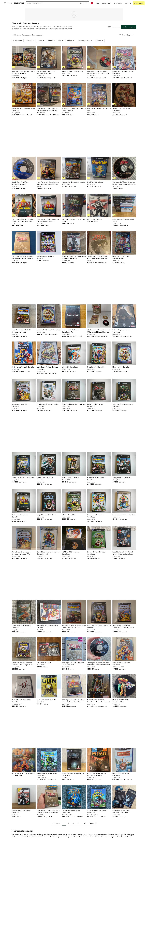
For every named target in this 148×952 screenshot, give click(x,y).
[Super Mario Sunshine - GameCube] (124, 501)
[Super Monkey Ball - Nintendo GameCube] (99, 797)
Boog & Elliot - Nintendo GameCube (120, 774)
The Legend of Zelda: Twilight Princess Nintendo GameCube (97, 257)
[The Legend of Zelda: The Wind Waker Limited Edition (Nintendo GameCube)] (24, 243)
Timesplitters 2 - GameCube (121, 478)
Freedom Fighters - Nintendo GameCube (21, 811)
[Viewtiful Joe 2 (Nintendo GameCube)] (124, 95)
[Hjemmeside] (19, 3)
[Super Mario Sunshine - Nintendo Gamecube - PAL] (49, 538)
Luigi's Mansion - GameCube (46, 515)
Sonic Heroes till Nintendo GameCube (121, 664)
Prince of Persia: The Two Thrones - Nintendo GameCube (74, 257)
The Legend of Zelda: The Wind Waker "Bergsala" (73, 664)
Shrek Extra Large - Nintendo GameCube (47, 774)
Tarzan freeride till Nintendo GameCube (21, 626)
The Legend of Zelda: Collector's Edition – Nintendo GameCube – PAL (23, 220)
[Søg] (81, 3)
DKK (97, 3)
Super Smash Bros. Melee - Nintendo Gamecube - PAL (21, 553)
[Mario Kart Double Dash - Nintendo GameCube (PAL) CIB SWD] (74, 612)
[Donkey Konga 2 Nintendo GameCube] (99, 538)
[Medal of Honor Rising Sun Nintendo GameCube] (49, 58)
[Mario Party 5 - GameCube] (124, 353)
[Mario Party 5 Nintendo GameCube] (49, 316)
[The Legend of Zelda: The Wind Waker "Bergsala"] (74, 649)
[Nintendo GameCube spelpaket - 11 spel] (124, 205)
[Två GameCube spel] (49, 649)
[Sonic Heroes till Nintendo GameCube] (124, 649)
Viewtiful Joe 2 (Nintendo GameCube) (121, 109)
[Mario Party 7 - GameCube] (99, 353)
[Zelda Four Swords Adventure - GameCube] (124, 390)
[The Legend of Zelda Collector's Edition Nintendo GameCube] (74, 686)
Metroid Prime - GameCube (71, 478)
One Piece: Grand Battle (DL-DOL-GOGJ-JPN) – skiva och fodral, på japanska (98, 72)
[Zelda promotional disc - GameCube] (24, 501)
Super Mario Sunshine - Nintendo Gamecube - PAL (48, 553)
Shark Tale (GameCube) (95, 182)
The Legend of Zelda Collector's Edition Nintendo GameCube (73, 701)
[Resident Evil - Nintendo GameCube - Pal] (74, 316)
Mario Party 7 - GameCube (96, 367)
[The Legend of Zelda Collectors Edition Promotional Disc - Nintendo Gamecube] (49, 205)
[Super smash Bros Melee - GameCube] (24, 390)
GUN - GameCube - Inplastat (46, 700)
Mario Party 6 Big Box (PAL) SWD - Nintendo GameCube (23, 72)
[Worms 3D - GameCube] (74, 353)
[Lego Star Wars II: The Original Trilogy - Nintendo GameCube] (124, 538)
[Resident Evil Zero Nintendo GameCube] (24, 686)
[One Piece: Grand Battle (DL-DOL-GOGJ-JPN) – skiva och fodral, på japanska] (99, 58)
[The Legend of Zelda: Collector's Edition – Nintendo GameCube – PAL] (24, 205)
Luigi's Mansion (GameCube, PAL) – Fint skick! (99, 626)
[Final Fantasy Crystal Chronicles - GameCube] (49, 390)
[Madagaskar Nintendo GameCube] (74, 168)
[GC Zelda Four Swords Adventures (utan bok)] (74, 205)
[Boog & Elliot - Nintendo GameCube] (124, 760)
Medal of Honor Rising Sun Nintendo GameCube (46, 72)
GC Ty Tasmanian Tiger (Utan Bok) (23, 773)
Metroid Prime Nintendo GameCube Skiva (120, 701)
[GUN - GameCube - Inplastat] (49, 686)
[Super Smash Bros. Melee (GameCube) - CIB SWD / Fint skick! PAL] (124, 612)
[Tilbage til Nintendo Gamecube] (12, 35)
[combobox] (54, 3)
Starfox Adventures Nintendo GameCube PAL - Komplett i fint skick (22, 664)
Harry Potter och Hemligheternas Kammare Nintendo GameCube (48, 183)
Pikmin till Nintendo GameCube (72, 71)
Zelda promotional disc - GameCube (20, 516)
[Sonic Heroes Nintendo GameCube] (24, 353)
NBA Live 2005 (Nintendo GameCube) (70, 553)
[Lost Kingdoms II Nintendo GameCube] (74, 797)
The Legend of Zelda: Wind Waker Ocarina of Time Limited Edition (48, 811)
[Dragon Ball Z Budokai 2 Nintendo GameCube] (124, 58)
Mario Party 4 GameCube (45, 256)
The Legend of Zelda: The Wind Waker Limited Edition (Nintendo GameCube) (22, 257)
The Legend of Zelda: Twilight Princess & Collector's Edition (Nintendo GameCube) (47, 110)
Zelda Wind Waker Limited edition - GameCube (74, 405)
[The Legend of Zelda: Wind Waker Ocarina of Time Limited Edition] (49, 797)
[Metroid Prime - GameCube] (74, 464)
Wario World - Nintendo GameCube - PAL (99, 109)
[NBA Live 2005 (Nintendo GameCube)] (74, 538)
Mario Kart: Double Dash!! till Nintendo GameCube (21, 331)
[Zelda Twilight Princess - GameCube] (99, 390)
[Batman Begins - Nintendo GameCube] (124, 316)
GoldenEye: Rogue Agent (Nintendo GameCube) (121, 811)
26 (85, 823)
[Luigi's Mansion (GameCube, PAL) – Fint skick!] (99, 612)
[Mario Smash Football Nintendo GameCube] (49, 353)
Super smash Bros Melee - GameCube (20, 405)
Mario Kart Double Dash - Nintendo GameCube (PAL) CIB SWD (74, 626)
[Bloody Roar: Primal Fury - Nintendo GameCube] (24, 168)
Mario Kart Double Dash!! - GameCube (96, 479)
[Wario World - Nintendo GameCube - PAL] (99, 95)
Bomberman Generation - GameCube (95, 516)
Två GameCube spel (44, 662)
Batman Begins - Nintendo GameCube (121, 331)
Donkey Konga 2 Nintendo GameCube (96, 553)
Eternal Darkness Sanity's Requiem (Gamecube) (73, 774)
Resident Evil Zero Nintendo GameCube (21, 701)
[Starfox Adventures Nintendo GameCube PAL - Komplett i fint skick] (24, 649)
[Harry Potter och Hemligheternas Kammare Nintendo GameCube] (49, 168)
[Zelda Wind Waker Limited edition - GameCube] (74, 390)
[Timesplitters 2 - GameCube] (124, 464)
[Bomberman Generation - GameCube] (99, 501)
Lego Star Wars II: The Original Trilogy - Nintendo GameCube (122, 553)
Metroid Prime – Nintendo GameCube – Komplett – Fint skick (98, 701)
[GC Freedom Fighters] (99, 205)
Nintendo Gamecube (22, 35)
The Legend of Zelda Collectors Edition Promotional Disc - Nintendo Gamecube (48, 220)
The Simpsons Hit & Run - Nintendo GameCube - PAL (74, 109)
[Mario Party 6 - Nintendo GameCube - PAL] (124, 243)
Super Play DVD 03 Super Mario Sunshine (47, 626)
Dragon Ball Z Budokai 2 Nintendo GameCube (123, 72)
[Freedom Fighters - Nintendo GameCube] (24, 797)
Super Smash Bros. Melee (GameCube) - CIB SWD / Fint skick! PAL (124, 627)
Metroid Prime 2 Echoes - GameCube (45, 479)
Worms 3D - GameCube (70, 367)
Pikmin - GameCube (68, 515)
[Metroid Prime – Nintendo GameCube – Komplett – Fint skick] (99, 686)
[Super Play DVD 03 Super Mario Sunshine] (49, 612)
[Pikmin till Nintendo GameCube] (74, 58)
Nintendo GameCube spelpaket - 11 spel (123, 220)
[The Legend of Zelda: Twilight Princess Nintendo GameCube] (99, 243)
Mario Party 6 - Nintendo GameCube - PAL (120, 257)
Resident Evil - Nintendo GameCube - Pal (70, 331)
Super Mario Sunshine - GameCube (124, 515)
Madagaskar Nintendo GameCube (73, 182)
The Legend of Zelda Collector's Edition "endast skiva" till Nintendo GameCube (99, 664)
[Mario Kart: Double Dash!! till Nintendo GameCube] (24, 316)
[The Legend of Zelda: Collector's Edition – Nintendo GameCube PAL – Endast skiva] (124, 168)
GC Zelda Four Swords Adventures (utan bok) (73, 220)
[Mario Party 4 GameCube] (49, 243)
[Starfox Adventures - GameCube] (24, 464)
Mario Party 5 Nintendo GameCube (49, 330)
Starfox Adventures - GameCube (23, 478)
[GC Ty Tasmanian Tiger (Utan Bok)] (24, 760)
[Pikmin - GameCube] (74, 501)
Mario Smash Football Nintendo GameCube (47, 368)
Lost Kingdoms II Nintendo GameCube (71, 811)
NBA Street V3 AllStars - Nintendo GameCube (23, 109)
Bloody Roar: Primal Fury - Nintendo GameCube (20, 183)
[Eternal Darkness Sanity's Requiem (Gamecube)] (74, 760)
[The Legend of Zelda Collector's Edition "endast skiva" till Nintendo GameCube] (99, 649)
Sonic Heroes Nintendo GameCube (23, 367)
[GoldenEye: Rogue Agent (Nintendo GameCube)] (124, 797)
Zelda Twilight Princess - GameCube (95, 405)
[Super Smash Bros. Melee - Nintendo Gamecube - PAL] (24, 538)
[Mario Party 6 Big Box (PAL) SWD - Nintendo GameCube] (24, 58)
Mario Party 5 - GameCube (121, 367)
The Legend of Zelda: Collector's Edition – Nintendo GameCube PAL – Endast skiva (124, 183)
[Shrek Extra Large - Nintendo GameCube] (49, 760)
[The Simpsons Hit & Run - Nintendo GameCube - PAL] (74, 95)
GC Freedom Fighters (94, 219)
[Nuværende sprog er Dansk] (92, 3)
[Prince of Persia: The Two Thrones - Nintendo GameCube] (74, 243)
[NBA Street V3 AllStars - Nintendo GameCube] (24, 95)
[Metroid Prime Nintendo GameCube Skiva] (124, 686)
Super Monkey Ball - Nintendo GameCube (97, 811)
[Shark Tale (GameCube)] (99, 168)
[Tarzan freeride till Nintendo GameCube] (24, 612)
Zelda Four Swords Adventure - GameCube (123, 405)
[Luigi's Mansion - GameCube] (49, 501)
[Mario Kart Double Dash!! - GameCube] (99, 464)
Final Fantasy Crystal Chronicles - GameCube (48, 405)
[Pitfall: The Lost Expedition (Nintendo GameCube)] (99, 760)
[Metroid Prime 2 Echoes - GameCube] (49, 464)
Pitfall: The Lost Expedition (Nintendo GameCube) (96, 774)
